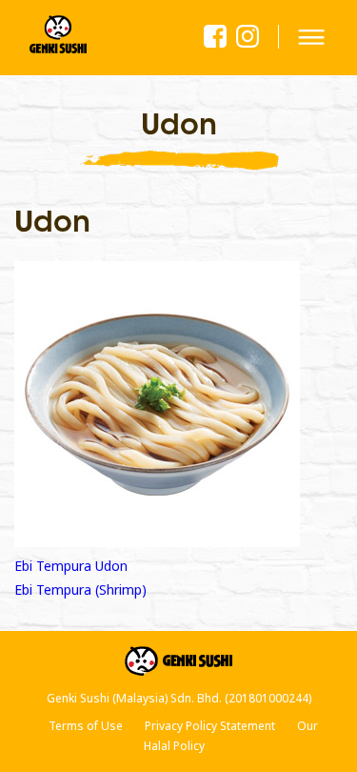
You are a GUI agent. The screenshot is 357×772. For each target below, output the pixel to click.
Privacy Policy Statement (210, 726)
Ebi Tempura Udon (71, 566)
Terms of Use (86, 726)
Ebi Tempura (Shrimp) (80, 589)
